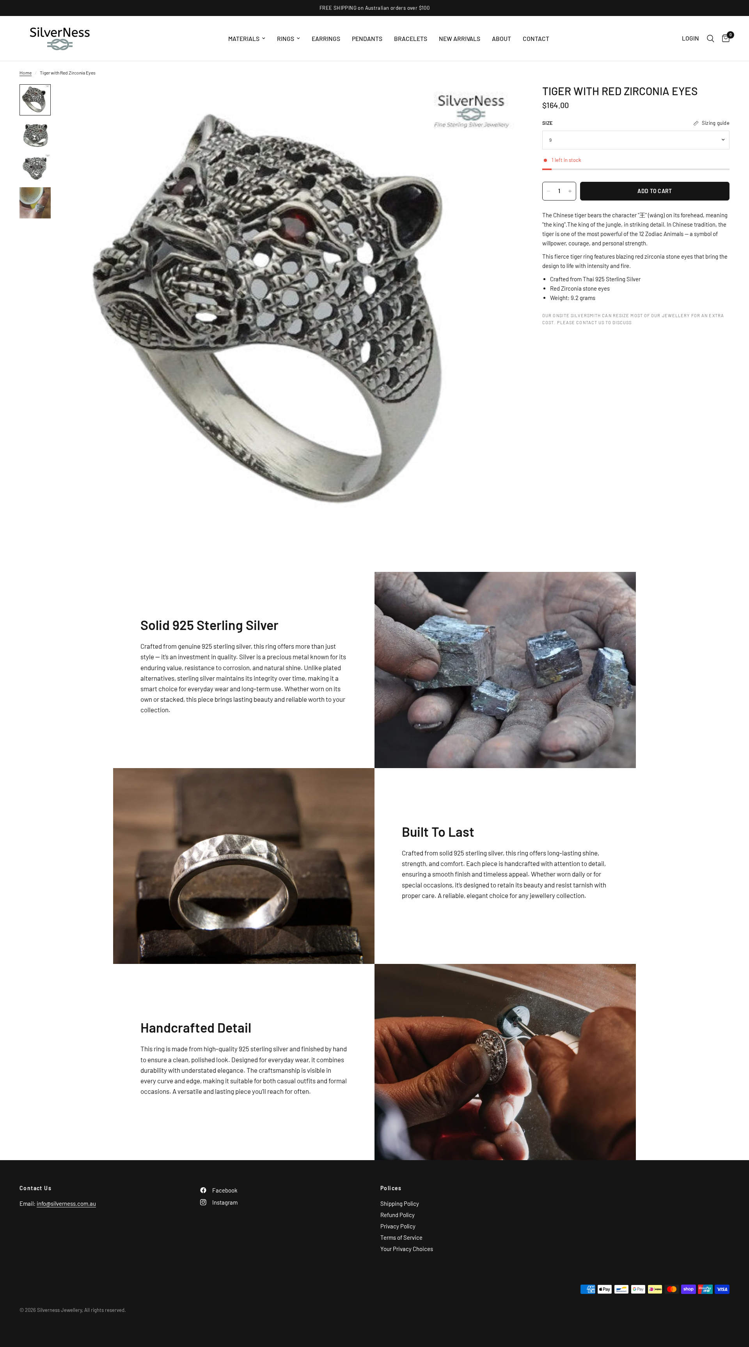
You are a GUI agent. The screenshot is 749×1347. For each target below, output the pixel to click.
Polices (391, 1188)
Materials (243, 38)
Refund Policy (397, 1214)
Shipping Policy (399, 1203)
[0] (723, 38)
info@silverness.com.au (66, 1203)
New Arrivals (459, 38)
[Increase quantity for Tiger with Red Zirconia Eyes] (570, 191)
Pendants (367, 38)
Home (26, 72)
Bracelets (410, 38)
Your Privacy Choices (406, 1248)
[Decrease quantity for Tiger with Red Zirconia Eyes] (548, 191)
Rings (285, 38)
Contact (536, 38)
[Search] (710, 38)
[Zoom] (502, 100)
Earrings (326, 38)
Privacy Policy (397, 1226)
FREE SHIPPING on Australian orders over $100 (374, 8)
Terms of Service (401, 1237)
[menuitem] (246, 38)
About (501, 38)
